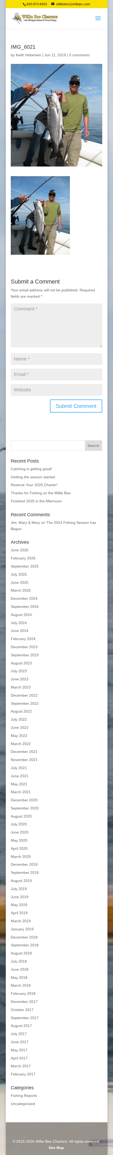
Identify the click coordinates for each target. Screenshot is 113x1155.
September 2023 (25, 655)
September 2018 (25, 945)
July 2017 (19, 1034)
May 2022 (19, 736)
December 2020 (24, 800)
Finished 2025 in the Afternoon (36, 501)
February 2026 (23, 558)
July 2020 (19, 824)
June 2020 (19, 832)
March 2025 (21, 590)
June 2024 (19, 631)
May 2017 (19, 1050)
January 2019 (22, 929)
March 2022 (21, 744)
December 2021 (24, 751)
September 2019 (25, 872)
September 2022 (25, 703)
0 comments (79, 55)
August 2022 (21, 711)
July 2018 (19, 961)
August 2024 (21, 615)
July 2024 (19, 623)
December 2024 (24, 598)
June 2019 (19, 897)
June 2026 (19, 550)
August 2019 (21, 881)
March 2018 (21, 985)
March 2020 (21, 856)
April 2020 (19, 848)
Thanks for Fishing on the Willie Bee (41, 493)
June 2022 (19, 727)
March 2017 (21, 1066)
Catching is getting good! (31, 469)
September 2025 (25, 566)
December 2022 (24, 695)
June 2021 (19, 776)
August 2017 (21, 1026)
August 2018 (21, 953)
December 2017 (24, 1001)
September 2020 (25, 808)
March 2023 (21, 687)
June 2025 (19, 582)
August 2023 (21, 663)
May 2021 (19, 784)
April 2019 (19, 913)
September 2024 (25, 606)
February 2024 (23, 639)
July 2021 (19, 768)
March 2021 (21, 792)
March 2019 (21, 921)
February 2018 (23, 993)
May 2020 (19, 840)
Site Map (56, 1148)
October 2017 (22, 1010)
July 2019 (19, 889)
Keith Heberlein (28, 55)
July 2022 (19, 719)
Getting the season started (33, 477)
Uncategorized (23, 1104)
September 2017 (25, 1018)
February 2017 (23, 1074)
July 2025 (19, 574)
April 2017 (19, 1058)
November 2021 (24, 760)
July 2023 (19, 671)
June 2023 (19, 679)
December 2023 (24, 647)
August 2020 (21, 816)
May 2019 (19, 905)
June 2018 (19, 969)
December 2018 (24, 937)
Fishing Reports (24, 1095)
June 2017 (19, 1042)
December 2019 (24, 864)
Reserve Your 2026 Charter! (34, 485)
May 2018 (19, 977)
